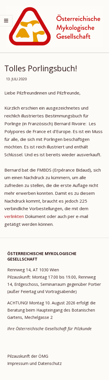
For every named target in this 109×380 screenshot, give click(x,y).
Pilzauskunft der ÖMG (27, 356)
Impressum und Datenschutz (34, 363)
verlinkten (14, 216)
